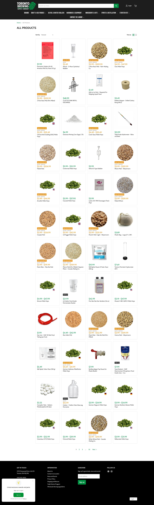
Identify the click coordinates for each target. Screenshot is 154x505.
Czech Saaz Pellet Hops (96, 134)
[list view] (136, 35)
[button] (129, 6)
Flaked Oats (40, 169)
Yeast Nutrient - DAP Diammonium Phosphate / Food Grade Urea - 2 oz (124, 371)
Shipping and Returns (53, 481)
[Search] (116, 6)
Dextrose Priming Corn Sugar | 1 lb (73, 134)
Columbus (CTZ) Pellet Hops (45, 439)
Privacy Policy (51, 479)
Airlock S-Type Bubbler (95, 168)
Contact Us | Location (53, 474)
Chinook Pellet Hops (69, 439)
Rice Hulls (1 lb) (67, 335)
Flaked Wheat (119, 201)
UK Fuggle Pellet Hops (69, 235)
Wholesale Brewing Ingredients (56, 487)
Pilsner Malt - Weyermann (122, 169)
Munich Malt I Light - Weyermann (99, 235)
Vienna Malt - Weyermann (123, 335)
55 (89, 449)
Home (19, 23)
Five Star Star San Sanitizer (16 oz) (99, 301)
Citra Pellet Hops (120, 66)
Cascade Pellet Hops (69, 201)
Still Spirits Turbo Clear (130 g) (46, 369)
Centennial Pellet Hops (70, 168)
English (132, 499)
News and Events (52, 476)
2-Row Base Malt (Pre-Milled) (46, 100)
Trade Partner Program (53, 484)
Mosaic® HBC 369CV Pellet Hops (125, 301)
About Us (50, 471)
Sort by (38, 35)
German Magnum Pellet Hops (98, 405)
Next (94, 449)
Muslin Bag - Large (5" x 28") (123, 235)
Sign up (81, 482)
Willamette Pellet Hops (122, 439)
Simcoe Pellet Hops (43, 301)
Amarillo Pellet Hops (43, 201)
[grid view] (133, 35)
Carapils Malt (41, 235)
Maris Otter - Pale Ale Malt (45, 267)
